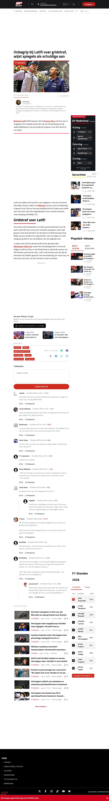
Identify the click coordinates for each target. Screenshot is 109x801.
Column (34, 653)
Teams (87, 587)
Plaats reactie (41, 386)
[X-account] (39, 791)
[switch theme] (74, 4)
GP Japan (28, 355)
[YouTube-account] (63, 791)
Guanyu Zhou (49, 121)
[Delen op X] (50, 356)
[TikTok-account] (57, 791)
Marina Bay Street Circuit (21, 351)
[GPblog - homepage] (19, 4)
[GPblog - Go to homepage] (4, 794)
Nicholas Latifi (20, 121)
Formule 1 (17, 348)
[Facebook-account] (45, 791)
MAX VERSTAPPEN (30, 11)
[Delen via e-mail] (67, 356)
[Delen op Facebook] (67, 350)
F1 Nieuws (20, 62)
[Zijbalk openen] (32, 4)
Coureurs (76, 587)
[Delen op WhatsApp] (61, 350)
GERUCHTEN (69, 11)
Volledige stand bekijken (82, 676)
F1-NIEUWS (18, 11)
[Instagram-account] (51, 791)
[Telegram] (56, 356)
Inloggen (88, 4)
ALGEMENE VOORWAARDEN (98, 791)
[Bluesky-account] (69, 791)
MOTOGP (42, 11)
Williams (41, 205)
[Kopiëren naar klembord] (61, 356)
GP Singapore (18, 355)
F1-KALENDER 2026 (55, 11)
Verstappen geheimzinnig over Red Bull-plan (20, 798)
